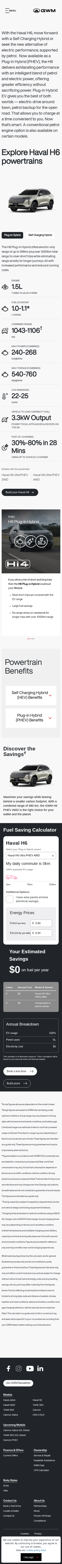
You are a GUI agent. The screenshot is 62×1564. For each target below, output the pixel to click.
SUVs (6, 1486)
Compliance (40, 1521)
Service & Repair (42, 1455)
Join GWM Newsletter (18, 1383)
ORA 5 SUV (38, 1415)
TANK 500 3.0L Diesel (14, 1435)
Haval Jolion (9, 1400)
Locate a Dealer (11, 1511)
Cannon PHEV (10, 1440)
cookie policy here (36, 1550)
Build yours (13, 1083)
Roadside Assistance (44, 1460)
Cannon (37, 1410)
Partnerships (40, 1506)
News (37, 1511)
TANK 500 (8, 1410)
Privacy (38, 1534)
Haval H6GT (9, 1405)
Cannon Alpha (10, 1415)
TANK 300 (38, 1405)
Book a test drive (16, 1071)
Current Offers (10, 1455)
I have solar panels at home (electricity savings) (32, 899)
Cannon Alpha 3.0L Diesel (16, 1430)
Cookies (25, 1534)
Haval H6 (37, 1400)
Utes (5, 1491)
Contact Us (8, 1516)
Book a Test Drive (12, 1506)
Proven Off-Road (42, 1516)
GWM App (39, 1465)
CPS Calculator (41, 1470)
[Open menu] (10, 10)
